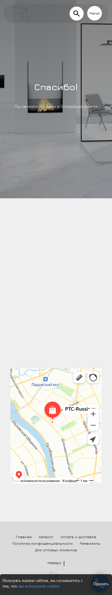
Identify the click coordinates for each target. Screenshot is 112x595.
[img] (77, 14)
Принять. (101, 584)
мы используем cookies (38, 586)
